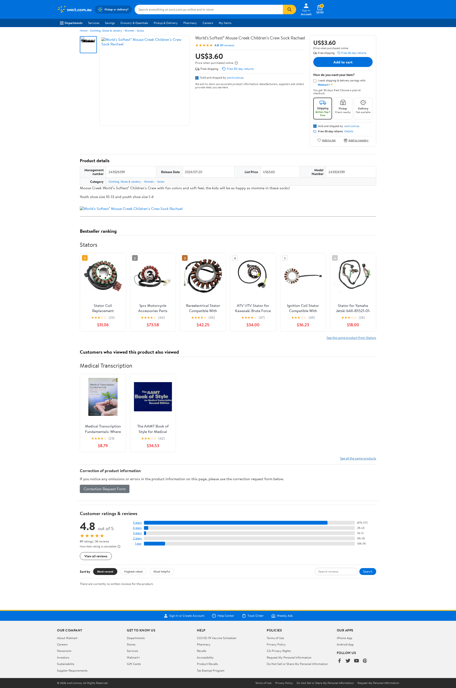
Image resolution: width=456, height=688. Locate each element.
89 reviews (227, 45)
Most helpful (161, 571)
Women (129, 30)
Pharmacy (190, 23)
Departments (73, 23)
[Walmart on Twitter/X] (348, 661)
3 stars (137, 533)
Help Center (226, 616)
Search (367, 571)
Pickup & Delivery (166, 23)
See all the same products (358, 458)
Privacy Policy (276, 644)
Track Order (255, 616)
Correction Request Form (105, 488)
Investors (63, 657)
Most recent (105, 571)
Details (348, 131)
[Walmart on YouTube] (356, 661)
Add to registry (358, 140)
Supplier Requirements (72, 670)
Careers (208, 23)
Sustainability (66, 664)
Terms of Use (275, 638)
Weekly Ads (285, 616)
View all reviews (95, 556)
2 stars (137, 538)
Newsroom (64, 651)
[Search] (289, 9)
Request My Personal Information (289, 657)
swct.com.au (235, 77)
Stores (131, 644)
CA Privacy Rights (279, 651)
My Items (225, 23)
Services (93, 23)
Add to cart (342, 62)
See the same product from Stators (351, 337)
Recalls (201, 651)
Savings (110, 23)
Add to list (329, 140)
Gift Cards (134, 664)
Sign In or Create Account (186, 616)
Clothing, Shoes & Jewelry (106, 30)
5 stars (137, 522)
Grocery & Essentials (134, 23)
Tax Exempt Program (210, 670)
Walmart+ (133, 657)
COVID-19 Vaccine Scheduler (217, 638)
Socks (140, 30)
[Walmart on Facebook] (339, 661)
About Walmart (67, 638)
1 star (138, 543)
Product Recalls (207, 664)
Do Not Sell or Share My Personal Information (297, 664)
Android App (345, 644)
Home (83, 30)
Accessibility (205, 657)
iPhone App (344, 638)
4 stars (137, 528)
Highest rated (133, 571)
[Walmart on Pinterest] (365, 661)
